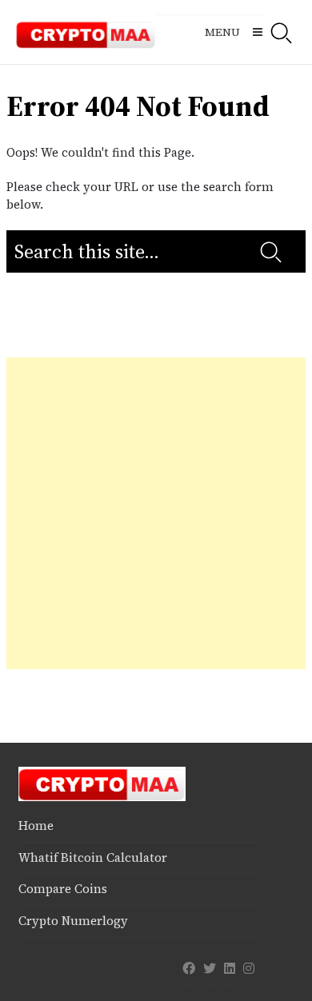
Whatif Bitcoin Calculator (92, 857)
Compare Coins (62, 888)
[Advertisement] (156, 513)
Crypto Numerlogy (73, 920)
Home (36, 825)
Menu (222, 32)
